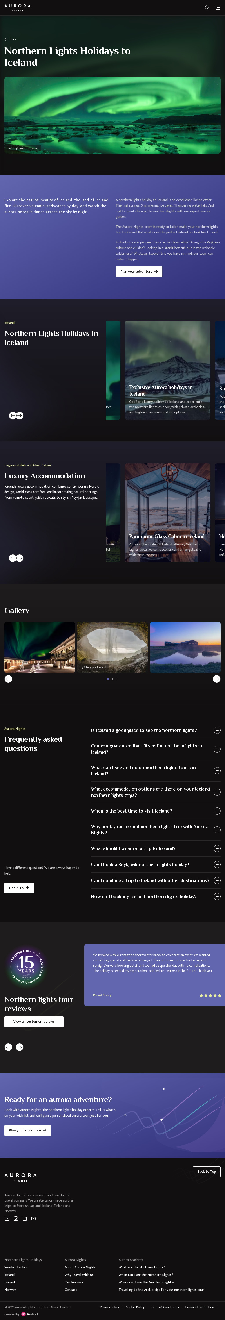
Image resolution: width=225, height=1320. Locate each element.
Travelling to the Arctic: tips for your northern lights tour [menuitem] (161, 1290)
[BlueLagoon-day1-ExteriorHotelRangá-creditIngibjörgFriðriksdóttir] (185, 647)
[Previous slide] (13, 416)
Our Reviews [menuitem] (74, 1282)
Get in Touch (19, 888)
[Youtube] (33, 1218)
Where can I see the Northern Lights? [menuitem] (146, 1282)
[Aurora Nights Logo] (17, 7)
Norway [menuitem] (10, 1290)
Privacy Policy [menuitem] (109, 1307)
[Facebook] (24, 1218)
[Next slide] (20, 416)
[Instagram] (15, 1218)
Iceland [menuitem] (9, 1275)
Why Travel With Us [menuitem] (79, 1275)
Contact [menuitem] (71, 1290)
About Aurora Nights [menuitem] (80, 1267)
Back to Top (207, 1172)
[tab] (108, 679)
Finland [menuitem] (9, 1282)
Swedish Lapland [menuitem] (16, 1267)
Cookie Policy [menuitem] (135, 1307)
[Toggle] (217, 730)
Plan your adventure (136, 272)
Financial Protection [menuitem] (199, 1307)
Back (13, 39)
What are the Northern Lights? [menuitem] (142, 1267)
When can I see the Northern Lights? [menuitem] (146, 1275)
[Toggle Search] (207, 7)
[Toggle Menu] (218, 7)
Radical (29, 1314)
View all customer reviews (33, 1022)
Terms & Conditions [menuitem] (165, 1307)
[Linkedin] (7, 1218)
